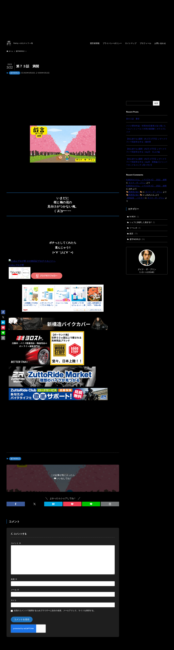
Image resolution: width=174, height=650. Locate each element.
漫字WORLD (14, 73)
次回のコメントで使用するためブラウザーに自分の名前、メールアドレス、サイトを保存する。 (55, 610)
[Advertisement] (81, 19)
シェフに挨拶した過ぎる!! (142, 222)
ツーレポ (135, 228)
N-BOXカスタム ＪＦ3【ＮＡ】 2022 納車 (146, 180)
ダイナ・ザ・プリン (137, 183)
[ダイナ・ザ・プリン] (9, 43)
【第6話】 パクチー (135, 198)
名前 (14, 579)
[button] (16, 504)
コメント (16, 543)
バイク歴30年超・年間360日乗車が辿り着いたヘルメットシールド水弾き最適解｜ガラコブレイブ (146, 129)
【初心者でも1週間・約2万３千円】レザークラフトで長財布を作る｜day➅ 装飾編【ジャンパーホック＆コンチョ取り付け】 (146, 162)
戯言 (134, 233)
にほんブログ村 (16, 265)
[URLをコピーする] (110, 504)
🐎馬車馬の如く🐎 (134, 192)
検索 (156, 103)
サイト (14, 600)
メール (15, 590)
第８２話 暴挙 (132, 119)
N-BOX (134, 216)
